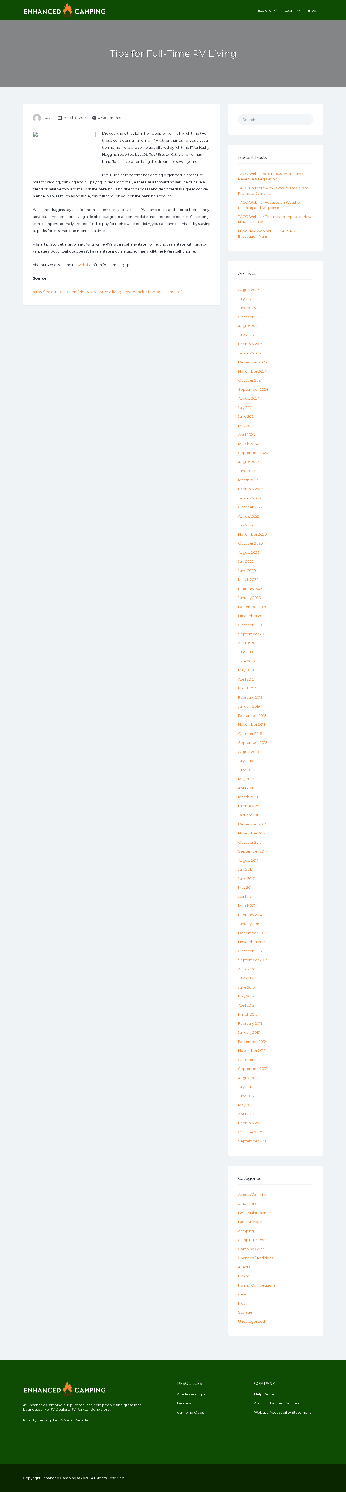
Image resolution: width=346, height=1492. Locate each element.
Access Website (252, 1194)
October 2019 (250, 625)
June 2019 (246, 661)
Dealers (184, 1403)
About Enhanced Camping (277, 1403)
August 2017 (248, 860)
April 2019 (246, 679)
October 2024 (250, 380)
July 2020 (246, 561)
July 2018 (245, 760)
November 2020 (252, 534)
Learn (290, 10)
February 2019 (250, 697)
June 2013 (246, 987)
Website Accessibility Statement (282, 1412)
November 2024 (252, 371)
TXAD (48, 117)
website (85, 265)
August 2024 (249, 398)
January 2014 (249, 923)
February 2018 (250, 806)
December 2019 (252, 607)
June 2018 (246, 770)
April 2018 (246, 788)
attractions (247, 1203)
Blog (312, 10)
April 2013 (246, 1005)
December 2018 (252, 715)
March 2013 (248, 1014)
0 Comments (109, 117)
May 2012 (246, 1105)
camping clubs (251, 1240)
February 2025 (250, 344)
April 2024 (246, 434)
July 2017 (245, 869)
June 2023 (247, 471)
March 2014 (248, 905)
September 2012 (252, 1068)
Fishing (244, 1276)
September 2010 (253, 1141)
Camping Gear (251, 1249)
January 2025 (249, 353)
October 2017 (250, 842)
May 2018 (246, 779)
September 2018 (253, 742)
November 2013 (252, 942)
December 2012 (252, 1041)
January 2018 (249, 815)
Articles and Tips (191, 1394)
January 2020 (249, 597)
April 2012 (246, 1114)
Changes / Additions (255, 1258)
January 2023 (249, 498)
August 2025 (248, 326)
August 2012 (248, 1078)
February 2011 (249, 1123)
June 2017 (246, 878)
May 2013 (246, 996)
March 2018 (248, 797)
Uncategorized (251, 1321)
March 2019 (248, 688)
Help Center (265, 1394)
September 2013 (252, 960)
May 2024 (246, 425)
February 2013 (250, 1023)
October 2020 (250, 543)
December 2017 (252, 824)
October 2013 (250, 951)
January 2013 (249, 1032)
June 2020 (247, 570)
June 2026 (247, 308)
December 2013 (252, 933)
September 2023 (253, 452)
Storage (245, 1312)
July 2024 (246, 407)
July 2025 (246, 335)
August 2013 (248, 969)
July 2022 (246, 525)
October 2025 (250, 317)
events (244, 1267)
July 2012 (245, 1087)
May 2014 (246, 887)
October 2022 (250, 507)
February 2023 (250, 489)
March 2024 (248, 444)
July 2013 (245, 978)
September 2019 (252, 634)
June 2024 (247, 416)
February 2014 (250, 915)
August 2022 (248, 516)
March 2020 (248, 579)
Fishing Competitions (256, 1285)
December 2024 (252, 362)
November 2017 (251, 833)
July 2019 (245, 652)
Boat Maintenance (254, 1213)
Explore (264, 10)
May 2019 (246, 670)
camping (246, 1231)
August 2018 (248, 752)
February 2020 (251, 588)
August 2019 (248, 643)
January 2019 (249, 706)
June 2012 (246, 1096)
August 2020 (249, 552)
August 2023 (249, 462)
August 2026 (249, 289)
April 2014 (246, 896)
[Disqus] (121, 383)
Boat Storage (250, 1221)
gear (242, 1294)
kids (241, 1303)
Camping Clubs (190, 1412)
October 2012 (250, 1059)
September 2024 (253, 389)
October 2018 (250, 733)
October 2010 (250, 1132)
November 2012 (251, 1050)
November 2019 (252, 616)
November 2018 (252, 724)
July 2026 (246, 299)
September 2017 (252, 851)
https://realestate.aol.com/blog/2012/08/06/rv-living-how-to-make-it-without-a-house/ (107, 292)
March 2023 (248, 480)
